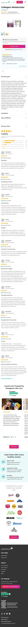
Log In (13, 2)
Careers (3, 571)
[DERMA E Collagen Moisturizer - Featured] (3, 34)
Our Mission (4, 567)
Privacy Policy (4, 619)
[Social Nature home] (5, 2)
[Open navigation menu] (25, 2)
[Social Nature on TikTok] (2, 613)
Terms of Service (4, 617)
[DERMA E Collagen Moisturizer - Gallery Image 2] (7, 34)
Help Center (4, 555)
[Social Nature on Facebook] (7, 613)
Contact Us (4, 557)
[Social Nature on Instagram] (4, 613)
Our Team (3, 569)
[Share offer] (3, 71)
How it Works (4, 565)
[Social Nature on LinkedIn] (9, 613)
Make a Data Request (6, 621)
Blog (2, 573)
